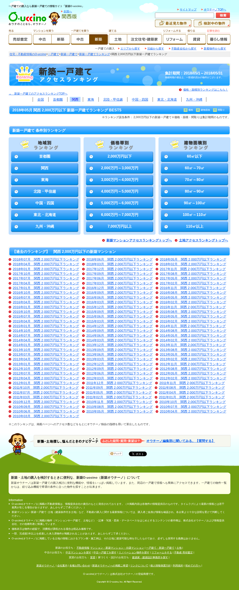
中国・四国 (140, 99)
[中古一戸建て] (80, 42)
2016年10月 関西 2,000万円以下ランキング (46, 292)
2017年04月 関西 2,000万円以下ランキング (46, 283)
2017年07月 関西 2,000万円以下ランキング (46, 278)
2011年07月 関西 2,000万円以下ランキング (46, 392)
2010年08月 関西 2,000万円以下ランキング (119, 407)
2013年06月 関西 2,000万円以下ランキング (119, 354)
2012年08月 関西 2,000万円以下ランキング (193, 369)
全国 (40, 99)
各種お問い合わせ (80, 565)
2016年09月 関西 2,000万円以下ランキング (119, 292)
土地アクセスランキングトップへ (203, 240)
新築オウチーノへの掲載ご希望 (110, 565)
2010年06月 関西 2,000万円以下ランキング (46, 411)
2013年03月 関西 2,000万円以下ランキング (119, 359)
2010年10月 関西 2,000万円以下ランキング (192, 402)
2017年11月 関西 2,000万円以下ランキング (193, 269)
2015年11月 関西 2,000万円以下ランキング (193, 307)
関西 (75, 99)
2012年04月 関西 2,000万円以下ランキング (46, 378)
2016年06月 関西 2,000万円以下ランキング (119, 297)
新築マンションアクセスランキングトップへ (139, 240)
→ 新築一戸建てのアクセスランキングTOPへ (38, 93)
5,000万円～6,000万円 (119, 203)
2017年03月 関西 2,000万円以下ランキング (119, 283)
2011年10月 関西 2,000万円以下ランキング (46, 387)
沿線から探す (155, 48)
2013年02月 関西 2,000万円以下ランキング (193, 359)
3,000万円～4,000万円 (119, 180)
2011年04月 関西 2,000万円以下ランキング (192, 392)
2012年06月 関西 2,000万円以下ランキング (119, 373)
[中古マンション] (42, 42)
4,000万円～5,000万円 (119, 191)
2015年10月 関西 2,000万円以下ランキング (46, 312)
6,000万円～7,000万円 (119, 215)
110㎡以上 (195, 226)
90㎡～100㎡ (195, 203)
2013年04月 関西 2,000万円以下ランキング (46, 359)
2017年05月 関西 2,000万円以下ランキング (193, 278)
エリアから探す (130, 48)
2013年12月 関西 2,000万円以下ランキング (119, 345)
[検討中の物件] (212, 25)
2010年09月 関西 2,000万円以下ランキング (46, 407)
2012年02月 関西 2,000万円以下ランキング (193, 378)
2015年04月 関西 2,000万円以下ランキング (46, 321)
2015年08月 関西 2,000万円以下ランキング (193, 312)
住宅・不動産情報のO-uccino (28, 54)
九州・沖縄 (194, 99)
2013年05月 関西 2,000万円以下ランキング (193, 354)
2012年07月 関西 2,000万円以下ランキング (46, 373)
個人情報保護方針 (160, 565)
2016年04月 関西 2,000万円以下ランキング (46, 302)
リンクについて (139, 565)
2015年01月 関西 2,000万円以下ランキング (46, 326)
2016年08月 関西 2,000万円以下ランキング (193, 292)
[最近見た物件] (173, 25)
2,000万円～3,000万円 (119, 168)
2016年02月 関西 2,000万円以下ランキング (193, 302)
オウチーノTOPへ (215, 9)
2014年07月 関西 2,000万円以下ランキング (46, 335)
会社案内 (62, 565)
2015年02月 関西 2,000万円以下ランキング (193, 321)
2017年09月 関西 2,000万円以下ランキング (119, 274)
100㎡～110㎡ (195, 215)
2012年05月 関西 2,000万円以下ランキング (193, 373)
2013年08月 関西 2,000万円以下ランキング (193, 350)
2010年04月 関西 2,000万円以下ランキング (193, 411)
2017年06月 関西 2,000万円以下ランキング (119, 278)
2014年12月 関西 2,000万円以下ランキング (119, 326)
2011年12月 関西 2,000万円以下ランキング (119, 383)
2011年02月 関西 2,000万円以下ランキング (119, 397)
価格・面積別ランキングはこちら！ (205, 89)
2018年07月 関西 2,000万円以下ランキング (46, 259)
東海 (91, 99)
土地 (179, 547)
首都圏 (58, 99)
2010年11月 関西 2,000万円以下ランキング (119, 402)
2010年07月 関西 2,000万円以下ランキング (193, 407)
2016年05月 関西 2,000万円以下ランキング (193, 297)
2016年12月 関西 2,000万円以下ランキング (119, 288)
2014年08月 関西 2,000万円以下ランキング (193, 330)
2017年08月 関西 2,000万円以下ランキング (193, 274)
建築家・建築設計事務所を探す (150, 557)
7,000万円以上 (120, 226)
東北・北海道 (167, 99)
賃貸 (92, 557)
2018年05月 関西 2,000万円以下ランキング (193, 259)
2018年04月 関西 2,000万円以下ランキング (46, 264)
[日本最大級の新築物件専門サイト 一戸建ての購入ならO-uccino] (28, 25)
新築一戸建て (69, 54)
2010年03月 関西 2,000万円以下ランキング (46, 416)
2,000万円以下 (120, 156)
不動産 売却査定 (183, 552)
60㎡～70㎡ (194, 168)
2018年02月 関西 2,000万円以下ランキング (193, 264)
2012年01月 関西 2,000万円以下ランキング (46, 383)
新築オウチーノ (45, 565)
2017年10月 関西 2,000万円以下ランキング (46, 274)
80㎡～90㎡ (194, 191)
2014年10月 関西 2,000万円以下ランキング (46, 330)
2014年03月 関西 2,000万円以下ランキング (119, 340)
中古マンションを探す (78, 552)
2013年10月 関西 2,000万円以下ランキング (46, 350)
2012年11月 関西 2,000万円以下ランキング (193, 364)
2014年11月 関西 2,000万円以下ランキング (193, 326)
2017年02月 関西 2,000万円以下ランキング (193, 283)
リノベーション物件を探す (134, 552)
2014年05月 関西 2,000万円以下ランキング (193, 335)
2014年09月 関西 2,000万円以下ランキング (119, 330)
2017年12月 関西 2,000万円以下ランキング (119, 269)
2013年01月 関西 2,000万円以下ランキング (46, 364)
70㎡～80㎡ (194, 180)
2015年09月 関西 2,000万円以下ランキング (119, 312)
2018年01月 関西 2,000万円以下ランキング (46, 269)
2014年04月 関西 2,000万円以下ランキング (46, 340)
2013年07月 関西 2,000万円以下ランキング (46, 354)
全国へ (67, 11)
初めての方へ (193, 565)
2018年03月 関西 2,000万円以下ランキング (119, 264)
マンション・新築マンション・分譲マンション (117, 547)
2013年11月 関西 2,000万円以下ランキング (193, 345)
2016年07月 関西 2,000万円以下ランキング (46, 297)
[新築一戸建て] (98, 42)
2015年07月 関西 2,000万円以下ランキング (46, 316)
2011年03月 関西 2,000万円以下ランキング (46, 397)
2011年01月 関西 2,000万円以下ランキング (192, 397)
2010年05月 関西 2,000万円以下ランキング (119, 411)
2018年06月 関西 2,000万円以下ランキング (119, 259)
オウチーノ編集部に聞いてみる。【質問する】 (180, 440)
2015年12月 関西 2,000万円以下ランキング (119, 307)
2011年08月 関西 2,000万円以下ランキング (192, 387)
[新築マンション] (61, 42)
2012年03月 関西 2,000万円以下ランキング (119, 378)
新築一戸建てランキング (94, 54)
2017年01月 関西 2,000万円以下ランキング (46, 288)
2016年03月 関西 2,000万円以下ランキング (119, 302)
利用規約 (178, 565)
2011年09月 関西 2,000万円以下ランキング (119, 387)
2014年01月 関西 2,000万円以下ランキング (46, 345)
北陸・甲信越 (113, 99)
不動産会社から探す (184, 48)
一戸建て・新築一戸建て (160, 547)
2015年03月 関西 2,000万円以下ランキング (119, 321)
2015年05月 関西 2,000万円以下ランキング (193, 316)
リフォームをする (161, 552)
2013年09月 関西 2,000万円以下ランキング (119, 350)
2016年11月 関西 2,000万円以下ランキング (193, 288)
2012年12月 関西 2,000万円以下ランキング (119, 364)
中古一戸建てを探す (104, 552)
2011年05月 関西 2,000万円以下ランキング (119, 392)
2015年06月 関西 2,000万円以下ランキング (119, 316)
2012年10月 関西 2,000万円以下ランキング (46, 369)
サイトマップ (188, 9)
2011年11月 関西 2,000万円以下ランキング (192, 383)
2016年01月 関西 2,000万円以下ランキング (46, 307)
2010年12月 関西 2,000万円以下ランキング (46, 402)
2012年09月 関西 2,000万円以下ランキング (119, 369)
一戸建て (53, 54)
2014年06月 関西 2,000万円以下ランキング (119, 335)
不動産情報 (83, 547)
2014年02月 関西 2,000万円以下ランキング (193, 340)
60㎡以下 (194, 156)
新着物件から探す (215, 48)
